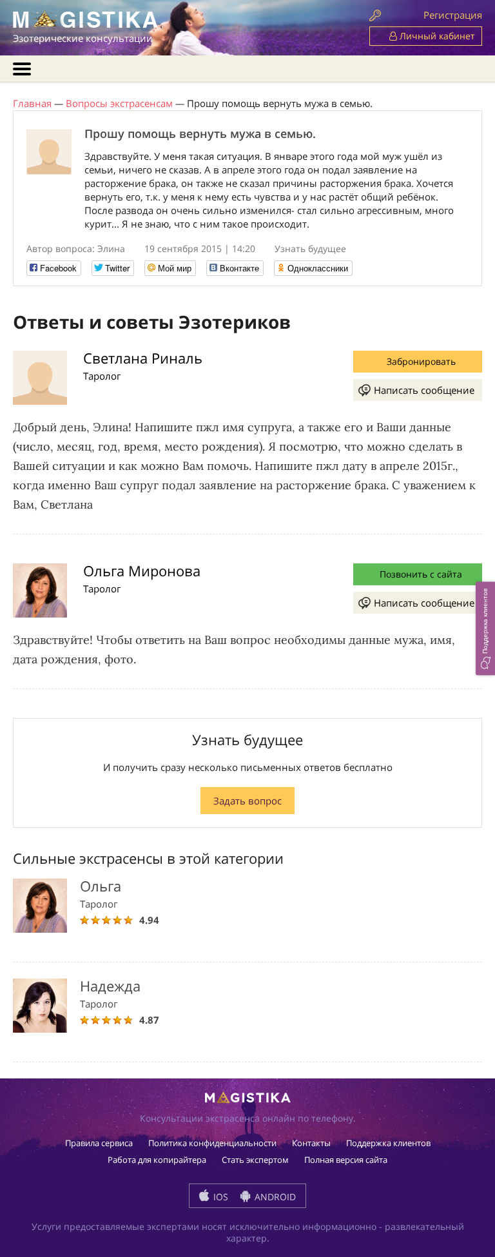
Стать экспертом (255, 1159)
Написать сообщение (424, 390)
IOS (219, 1197)
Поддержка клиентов (388, 1143)
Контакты (311, 1143)
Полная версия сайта (345, 1159)
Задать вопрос (247, 800)
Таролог (102, 375)
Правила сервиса (99, 1143)
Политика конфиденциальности (212, 1143)
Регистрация (452, 14)
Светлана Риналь (142, 357)
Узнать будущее (310, 248)
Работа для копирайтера (157, 1159)
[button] (485, 629)
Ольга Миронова (141, 570)
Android (274, 1197)
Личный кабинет (436, 36)
